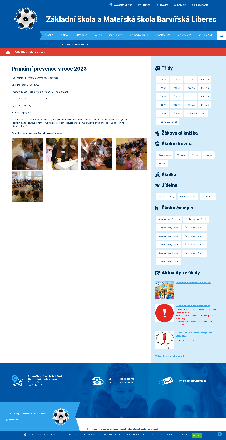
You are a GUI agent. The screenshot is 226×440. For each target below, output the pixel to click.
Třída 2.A (191, 79)
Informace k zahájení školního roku (193, 282)
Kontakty (185, 35)
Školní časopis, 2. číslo (195, 253)
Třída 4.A (191, 88)
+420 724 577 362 (126, 382)
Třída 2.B (205, 79)
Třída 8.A (191, 105)
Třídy (64, 35)
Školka (163, 5)
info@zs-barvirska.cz (192, 380)
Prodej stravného (188, 196)
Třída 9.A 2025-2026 (196, 113)
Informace (163, 35)
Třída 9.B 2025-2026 (167, 122)
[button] (220, 434)
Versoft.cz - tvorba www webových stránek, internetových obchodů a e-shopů (122, 429)
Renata (162, 163)
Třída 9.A (162, 113)
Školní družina (164, 155)
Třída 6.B (205, 96)
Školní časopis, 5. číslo (168, 244)
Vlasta (195, 155)
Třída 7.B (177, 105)
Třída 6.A (191, 96)
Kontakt (181, 5)
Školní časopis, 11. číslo (169, 219)
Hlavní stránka (55, 44)
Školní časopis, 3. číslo (168, 253)
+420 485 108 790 (126, 379)
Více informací (45, 436)
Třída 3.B (177, 88)
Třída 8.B (205, 105)
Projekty (116, 35)
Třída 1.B (177, 79)
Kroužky (81, 35)
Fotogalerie (139, 35)
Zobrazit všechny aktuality (168, 356)
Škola (49, 35)
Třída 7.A (162, 105)
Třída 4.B (205, 88)
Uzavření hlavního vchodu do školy (193, 305)
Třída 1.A (162, 79)
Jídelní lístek (208, 196)
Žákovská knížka (122, 5)
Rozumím (197, 435)
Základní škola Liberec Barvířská (33, 414)
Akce (98, 35)
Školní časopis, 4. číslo (195, 244)
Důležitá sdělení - (29, 52)
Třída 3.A (162, 88)
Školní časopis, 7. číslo (168, 236)
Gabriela (208, 155)
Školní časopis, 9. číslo (168, 227)
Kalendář (206, 35)
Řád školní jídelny (166, 196)
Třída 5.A (162, 96)
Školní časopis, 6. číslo (195, 236)
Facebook (202, 5)
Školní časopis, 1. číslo (168, 261)
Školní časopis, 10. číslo (196, 219)
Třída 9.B (177, 113)
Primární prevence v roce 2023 (76, 44)
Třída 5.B (177, 96)
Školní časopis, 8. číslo (195, 227)
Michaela (181, 155)
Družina (145, 5)
